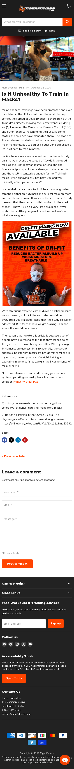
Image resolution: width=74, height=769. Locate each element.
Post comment (17, 564)
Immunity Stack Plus (25, 382)
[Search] (67, 22)
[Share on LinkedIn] (18, 440)
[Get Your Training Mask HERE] (37, 263)
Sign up (55, 623)
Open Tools (14, 678)
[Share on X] (11, 440)
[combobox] (32, 22)
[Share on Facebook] (4, 440)
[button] (65, 760)
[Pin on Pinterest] (25, 440)
